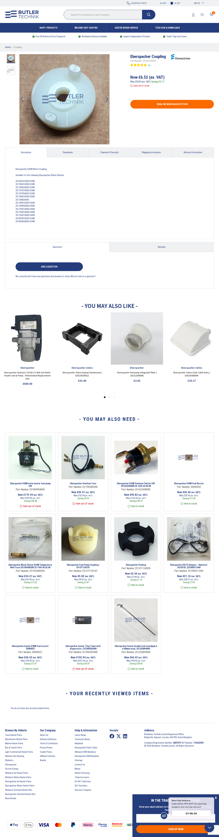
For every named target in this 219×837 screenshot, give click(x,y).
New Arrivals (10, 798)
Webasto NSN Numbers (85, 752)
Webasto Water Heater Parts (18, 777)
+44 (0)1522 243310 (138, 3)
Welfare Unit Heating (86, 27)
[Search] (148, 14)
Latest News (80, 735)
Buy (41, 475)
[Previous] (22, 99)
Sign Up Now (175, 829)
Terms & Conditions (49, 743)
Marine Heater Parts (14, 743)
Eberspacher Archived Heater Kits (20, 794)
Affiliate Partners (47, 756)
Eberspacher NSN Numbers (87, 756)
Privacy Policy (46, 747)
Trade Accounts (82, 777)
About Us (44, 735)
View (26, 475)
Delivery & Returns (48, 739)
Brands (43, 760)
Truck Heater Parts (13, 735)
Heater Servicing (82, 773)
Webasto (9, 760)
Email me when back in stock (172, 104)
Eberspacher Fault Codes (86, 747)
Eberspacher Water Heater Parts (19, 785)
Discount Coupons (83, 790)
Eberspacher (11, 764)
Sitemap (78, 760)
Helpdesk (79, 743)
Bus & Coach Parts (13, 747)
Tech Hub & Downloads (167, 27)
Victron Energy (11, 768)
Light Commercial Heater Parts (19, 752)
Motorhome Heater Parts (16, 739)
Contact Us (80, 764)
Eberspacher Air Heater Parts (18, 781)
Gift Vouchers (81, 785)
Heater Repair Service (126, 27)
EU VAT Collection (83, 781)
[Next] (107, 99)
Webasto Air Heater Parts (16, 773)
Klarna (77, 768)
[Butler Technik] (23, 14)
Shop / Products (48, 27)
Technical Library (82, 739)
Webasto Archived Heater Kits (18, 790)
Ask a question (49, 266)
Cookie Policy (46, 752)
